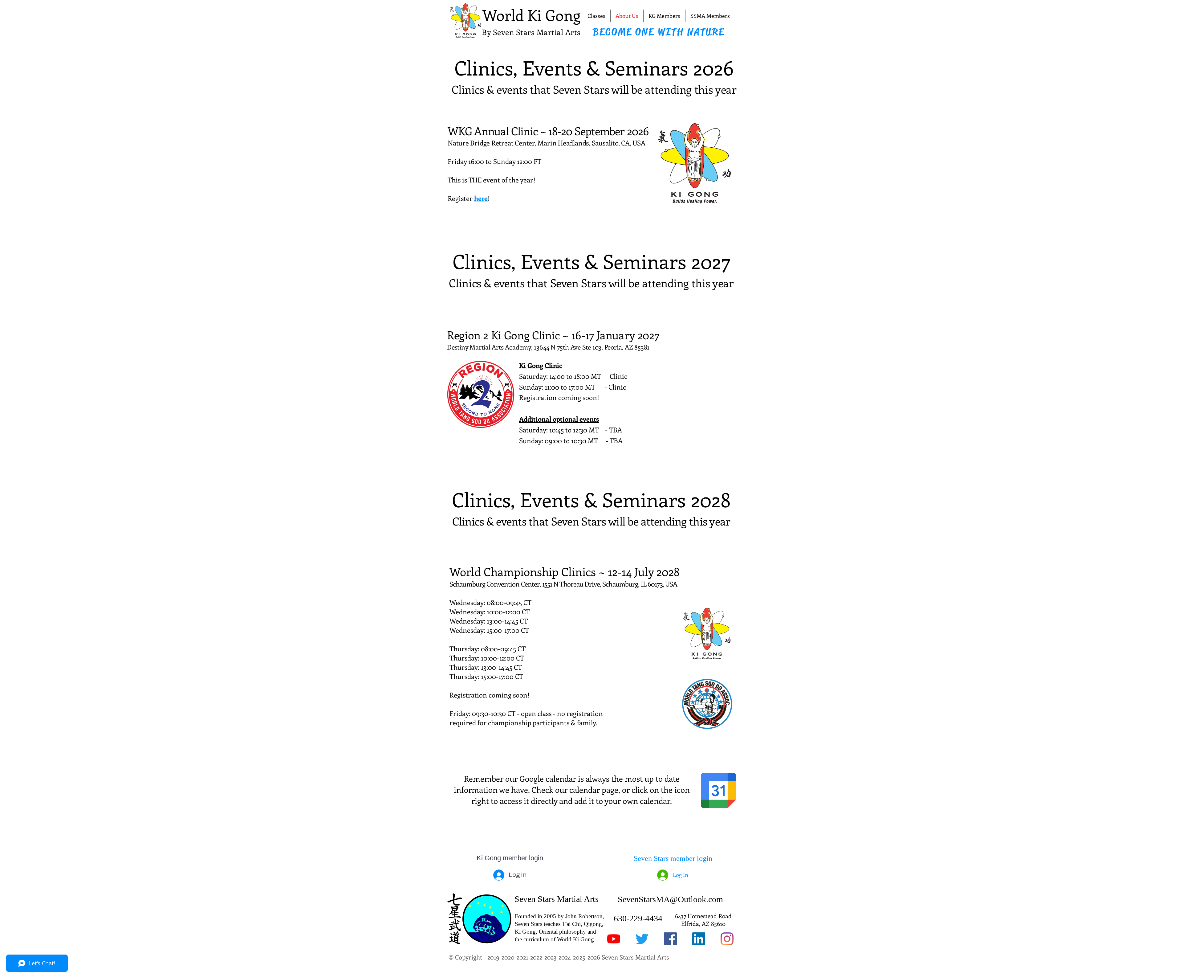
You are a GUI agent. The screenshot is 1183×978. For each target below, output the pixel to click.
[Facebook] (670, 938)
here (481, 198)
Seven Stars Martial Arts (556, 899)
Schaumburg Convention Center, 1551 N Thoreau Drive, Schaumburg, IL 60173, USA (563, 583)
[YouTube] (613, 938)
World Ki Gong (531, 15)
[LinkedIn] (698, 938)
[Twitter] (642, 938)
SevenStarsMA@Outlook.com (670, 899)
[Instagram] (727, 938)
